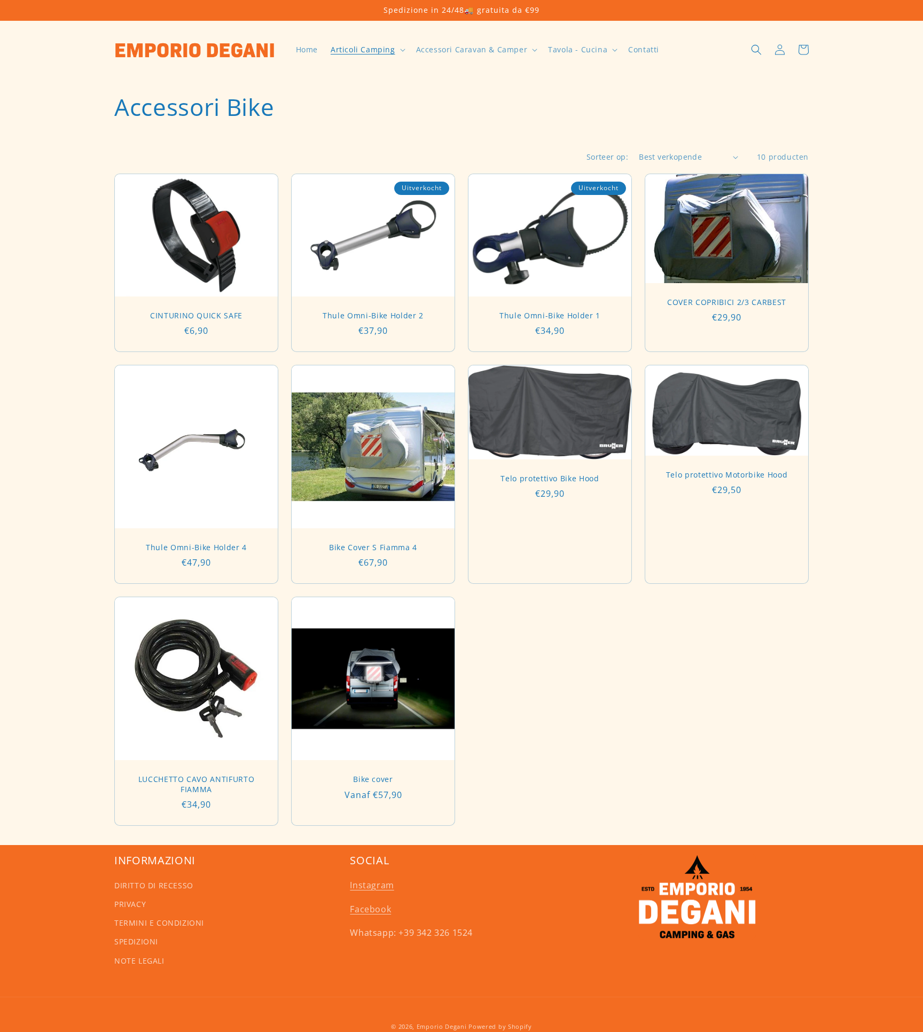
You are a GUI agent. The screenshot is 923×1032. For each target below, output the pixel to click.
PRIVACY (130, 904)
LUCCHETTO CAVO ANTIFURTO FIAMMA (196, 784)
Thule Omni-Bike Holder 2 (373, 315)
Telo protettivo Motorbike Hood (727, 475)
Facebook (370, 909)
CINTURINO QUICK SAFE (196, 315)
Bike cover (373, 779)
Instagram (372, 885)
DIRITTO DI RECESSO (153, 885)
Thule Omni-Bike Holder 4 (196, 547)
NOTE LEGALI (139, 961)
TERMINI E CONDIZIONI (159, 923)
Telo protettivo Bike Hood (549, 478)
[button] (367, 49)
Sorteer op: (607, 157)
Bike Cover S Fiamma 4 (373, 547)
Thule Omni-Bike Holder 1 (549, 315)
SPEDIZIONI (136, 941)
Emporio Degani (442, 1026)
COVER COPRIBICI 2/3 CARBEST (726, 302)
